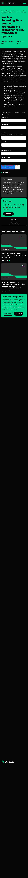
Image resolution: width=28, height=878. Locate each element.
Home (3, 11)
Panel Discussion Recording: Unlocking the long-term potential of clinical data (13, 255)
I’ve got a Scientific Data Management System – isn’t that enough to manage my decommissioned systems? (13, 285)
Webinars (4, 41)
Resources (8, 11)
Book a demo (8, 213)
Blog (23, 265)
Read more (4, 260)
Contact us (19, 313)
